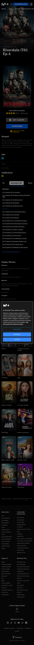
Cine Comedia (5, 522)
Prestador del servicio (9, 628)
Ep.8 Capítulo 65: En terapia (10, 214)
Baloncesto (4, 576)
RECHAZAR (17, 334)
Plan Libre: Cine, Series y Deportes (23, 577)
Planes (18, 583)
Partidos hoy (5, 592)
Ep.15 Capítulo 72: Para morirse (11, 235)
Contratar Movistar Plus (23, 573)
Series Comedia (6, 541)
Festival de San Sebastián (23, 543)
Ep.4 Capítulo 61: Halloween (10, 203)
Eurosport (4, 587)
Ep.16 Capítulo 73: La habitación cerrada (14, 238)
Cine (10, 9)
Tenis (3, 578)
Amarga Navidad (21, 524)
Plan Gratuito (20, 585)
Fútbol (17, 9)
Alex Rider (5, 432)
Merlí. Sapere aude (8, 460)
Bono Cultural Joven (22, 590)
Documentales (5, 543)
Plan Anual (19, 587)
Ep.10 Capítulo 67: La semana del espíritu (14, 220)
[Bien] (14, 113)
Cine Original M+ (6, 518)
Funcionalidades (21, 564)
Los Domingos (20, 522)
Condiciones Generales (23, 569)
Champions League (6, 564)
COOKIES (17, 631)
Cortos (3, 527)
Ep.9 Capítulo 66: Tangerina (10, 217)
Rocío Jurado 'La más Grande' (24, 538)
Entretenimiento (6, 546)
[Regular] (12, 113)
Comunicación (20, 597)
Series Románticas (6, 539)
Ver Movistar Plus (21, 562)
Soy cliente (18, 120)
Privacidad (27, 628)
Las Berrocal (20, 536)
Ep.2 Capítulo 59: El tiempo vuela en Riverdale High (16, 196)
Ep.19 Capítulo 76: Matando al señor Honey (15, 247)
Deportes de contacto (7, 585)
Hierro (4, 349)
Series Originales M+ (7, 536)
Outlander (19, 534)
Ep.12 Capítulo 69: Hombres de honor (13, 226)
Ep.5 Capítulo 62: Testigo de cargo (12, 206)
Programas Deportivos (22, 548)
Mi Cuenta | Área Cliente (23, 566)
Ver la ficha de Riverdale (17, 186)
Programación (5, 594)
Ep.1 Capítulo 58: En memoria (11, 192)
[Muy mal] (7, 113)
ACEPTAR (17, 339)
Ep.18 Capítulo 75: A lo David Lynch (12, 244)
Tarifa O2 (19, 592)
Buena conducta (23, 432)
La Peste (4, 378)
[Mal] (9, 113)
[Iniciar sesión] (31, 4)
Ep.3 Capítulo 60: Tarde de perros (12, 200)
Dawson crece (22, 460)
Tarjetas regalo (21, 594)
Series (4, 9)
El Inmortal (20, 527)
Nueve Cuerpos (7, 405)
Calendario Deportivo (7, 590)
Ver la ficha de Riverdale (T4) (10, 251)
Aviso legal (19, 628)
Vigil (18, 378)
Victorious (20, 487)
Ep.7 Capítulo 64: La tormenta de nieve (14, 211)
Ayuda (17, 611)
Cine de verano (5, 529)
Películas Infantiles (6, 532)
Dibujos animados (21, 545)
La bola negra (20, 520)
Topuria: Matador (6, 583)
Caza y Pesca (20, 550)
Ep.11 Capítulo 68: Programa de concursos (14, 223)
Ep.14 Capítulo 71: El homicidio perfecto (14, 232)
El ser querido (20, 517)
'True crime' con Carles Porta (24, 541)
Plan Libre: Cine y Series (23, 580)
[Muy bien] (16, 113)
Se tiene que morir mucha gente (23, 530)
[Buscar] (11, 4)
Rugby (3, 580)
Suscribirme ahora (21, 4)
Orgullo (3, 548)
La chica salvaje (22, 405)
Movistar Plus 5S (21, 552)
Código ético (20, 571)
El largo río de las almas (23, 349)
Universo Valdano (6, 573)
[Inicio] (5, 4)
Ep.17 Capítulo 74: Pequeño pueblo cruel (14, 241)
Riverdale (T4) (16, 183)
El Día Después (5, 571)
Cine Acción (5, 525)
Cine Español (5, 520)
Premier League (6, 569)
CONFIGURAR (17, 329)
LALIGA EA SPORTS (6, 566)
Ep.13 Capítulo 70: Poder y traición (12, 229)
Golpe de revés (7, 487)
